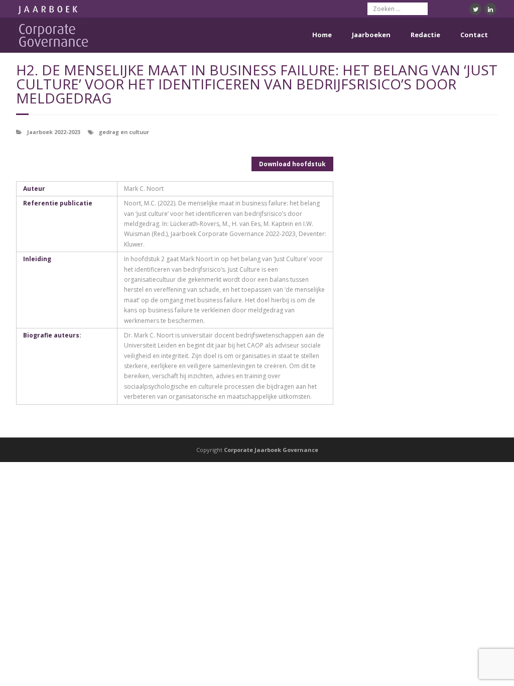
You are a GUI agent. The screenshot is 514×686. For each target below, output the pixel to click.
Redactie (425, 34)
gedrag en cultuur (124, 132)
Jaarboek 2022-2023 (53, 132)
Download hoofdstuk (292, 164)
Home (322, 34)
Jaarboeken (371, 34)
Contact (474, 34)
